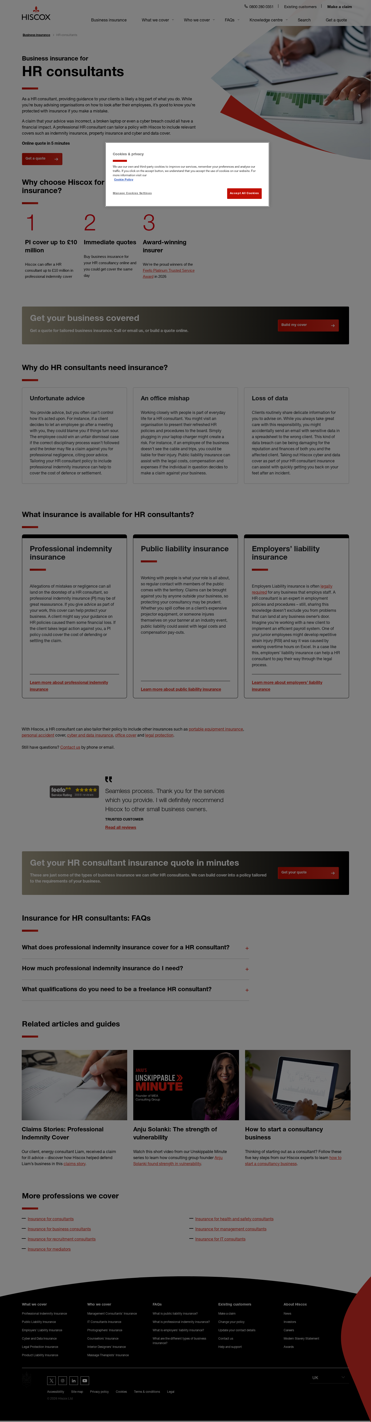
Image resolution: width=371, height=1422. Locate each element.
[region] (187, 174)
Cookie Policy (123, 179)
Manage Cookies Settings (132, 193)
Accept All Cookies (244, 193)
